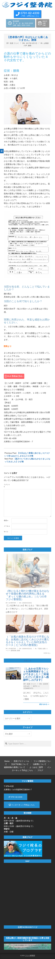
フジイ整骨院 (30, 955)
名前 (6, 520)
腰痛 (29, 45)
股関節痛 (13, 650)
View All (47, 653)
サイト (6, 531)
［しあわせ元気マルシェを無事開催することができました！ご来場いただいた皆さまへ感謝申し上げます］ (36, 674)
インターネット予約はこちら (23, 804)
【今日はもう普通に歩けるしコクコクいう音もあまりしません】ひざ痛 (27, 454)
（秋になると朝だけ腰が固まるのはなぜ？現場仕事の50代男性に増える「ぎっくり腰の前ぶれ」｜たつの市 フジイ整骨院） (27, 595)
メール (7, 526)
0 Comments (31, 687)
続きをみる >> (44, 704)
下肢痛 (39, 648)
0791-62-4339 (16, 797)
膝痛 (18, 650)
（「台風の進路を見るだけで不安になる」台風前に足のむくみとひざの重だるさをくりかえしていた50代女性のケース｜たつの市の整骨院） (27, 641)
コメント (7, 485)
